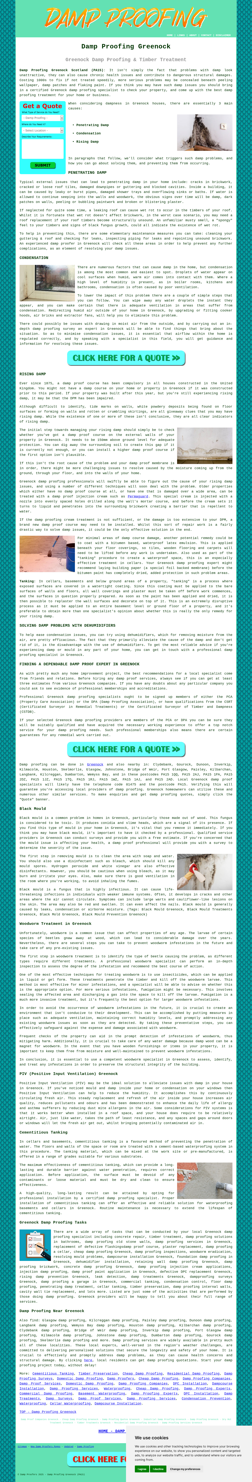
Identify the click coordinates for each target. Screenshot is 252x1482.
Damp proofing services (135, 1340)
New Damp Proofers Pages (45, 1446)
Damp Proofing (85, 1446)
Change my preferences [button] (185, 1469)
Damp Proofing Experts (207, 1388)
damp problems (208, 158)
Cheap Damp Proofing (143, 1374)
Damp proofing (33, 764)
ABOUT (193, 35)
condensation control (185, 1282)
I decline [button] (158, 1469)
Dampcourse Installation (118, 1403)
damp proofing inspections (160, 1252)
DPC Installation (190, 1384)
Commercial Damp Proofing (46, 1393)
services (78, 794)
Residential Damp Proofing (193, 1374)
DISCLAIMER (223, 35)
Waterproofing (117, 1388)
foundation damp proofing (201, 1257)
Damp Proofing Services (74, 1388)
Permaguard (138, 496)
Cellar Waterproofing (70, 1403)
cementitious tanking (99, 1165)
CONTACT (206, 35)
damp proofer (62, 243)
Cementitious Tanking (53, 1374)
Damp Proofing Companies (206, 1379)
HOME (170, 35)
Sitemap (22, 1446)
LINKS (181, 35)
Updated (68, 1446)
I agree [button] (142, 1469)
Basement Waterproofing (101, 1393)
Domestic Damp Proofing (80, 1379)
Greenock (95, 764)
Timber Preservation (98, 1374)
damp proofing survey (54, 329)
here (88, 1360)
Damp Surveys (59, 1398)
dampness (114, 103)
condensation (220, 267)
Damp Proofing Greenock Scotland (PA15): (63, 70)
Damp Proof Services (40, 1384)
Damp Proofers (120, 1379)
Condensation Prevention (206, 1398)
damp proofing (82, 90)
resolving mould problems (78, 1257)
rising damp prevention (44, 1277)
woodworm (58, 933)
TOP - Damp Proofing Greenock (48, 1412)
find (34, 1320)
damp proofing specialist (132, 1198)
